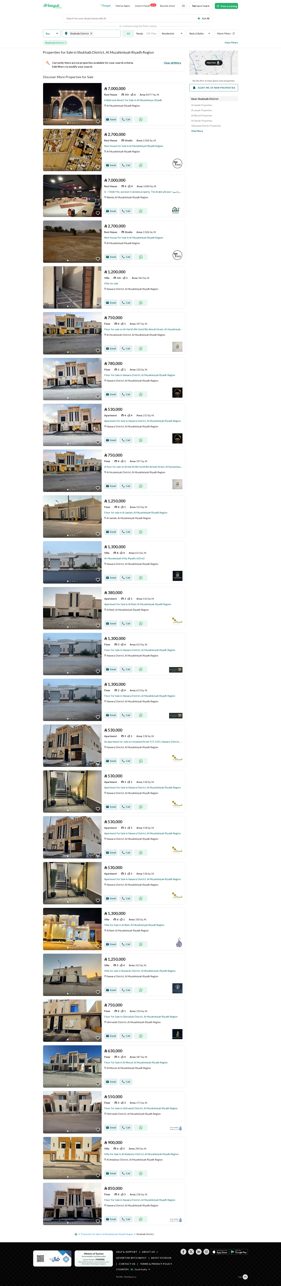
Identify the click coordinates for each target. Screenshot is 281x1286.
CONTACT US (127, 1263)
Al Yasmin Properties (201, 120)
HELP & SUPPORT (126, 1251)
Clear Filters (231, 42)
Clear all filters (172, 62)
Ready (139, 33)
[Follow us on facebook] (183, 1253)
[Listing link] (114, 104)
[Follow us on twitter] (191, 1253)
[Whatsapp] (140, 119)
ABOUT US (148, 1251)
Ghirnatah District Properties (206, 125)
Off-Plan (151, 33)
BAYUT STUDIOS (161, 1257)
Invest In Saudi (145, 5)
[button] (52, 33)
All (128, 33)
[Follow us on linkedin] (199, 1253)
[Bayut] (52, 5)
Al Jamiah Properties (201, 105)
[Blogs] (105, 6)
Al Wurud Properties (201, 115)
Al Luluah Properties (201, 110)
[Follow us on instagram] (206, 1253)
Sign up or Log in (200, 5)
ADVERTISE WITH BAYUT (131, 1257)
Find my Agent (123, 5)
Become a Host (167, 5)
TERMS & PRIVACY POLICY (156, 1263)
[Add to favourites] (97, 121)
